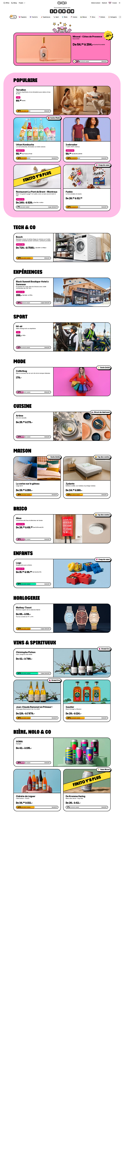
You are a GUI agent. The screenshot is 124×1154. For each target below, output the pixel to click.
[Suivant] (120, 17)
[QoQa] (62, 2)
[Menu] (119, 2)
